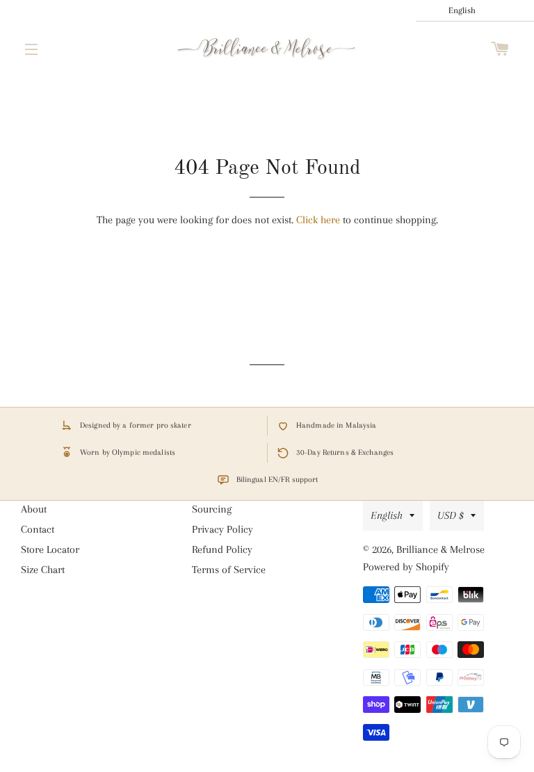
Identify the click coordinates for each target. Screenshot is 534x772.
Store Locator (50, 549)
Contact (37, 529)
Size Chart (43, 569)
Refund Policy (222, 549)
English (387, 515)
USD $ (450, 515)
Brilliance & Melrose (440, 549)
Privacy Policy (222, 529)
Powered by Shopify (406, 567)
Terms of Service (229, 569)
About (34, 509)
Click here (318, 220)
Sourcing (212, 509)
